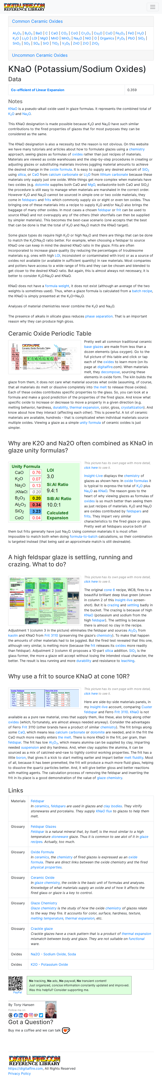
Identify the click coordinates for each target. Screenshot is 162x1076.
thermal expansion (84, 407)
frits (48, 200)
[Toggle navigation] (153, 7)
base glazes (93, 346)
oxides (77, 154)
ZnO (76, 43)
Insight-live (123, 600)
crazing (113, 605)
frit (118, 210)
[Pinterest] (26, 1015)
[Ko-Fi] (36, 1015)
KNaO (12, 109)
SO (27, 43)
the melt (100, 387)
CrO (86, 33)
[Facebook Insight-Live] (16, 1015)
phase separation (99, 316)
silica (22, 174)
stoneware (59, 836)
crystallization (132, 407)
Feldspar (37, 801)
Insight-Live (93, 476)
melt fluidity (133, 757)
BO (28, 33)
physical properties (46, 867)
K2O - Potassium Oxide (49, 964)
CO (64, 33)
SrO (46, 43)
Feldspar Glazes (43, 826)
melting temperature (47, 918)
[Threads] (10, 1015)
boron (21, 757)
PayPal (17, 992)
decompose (110, 372)
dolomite (42, 184)
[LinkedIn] (21, 1015)
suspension (30, 747)
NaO (78, 38)
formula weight (57, 286)
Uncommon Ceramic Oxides (40, 55)
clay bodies (113, 806)
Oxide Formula (42, 852)
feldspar (104, 210)
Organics (107, 38)
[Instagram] (31, 1015)
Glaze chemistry (44, 908)
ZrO (86, 43)
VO (66, 43)
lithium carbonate (114, 174)
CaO (54, 33)
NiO (88, 38)
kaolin (13, 635)
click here (91, 467)
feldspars (29, 200)
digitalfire (105, 367)
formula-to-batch (83, 536)
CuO (98, 33)
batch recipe (142, 291)
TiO (55, 43)
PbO (131, 38)
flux (109, 811)
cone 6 (109, 590)
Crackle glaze (42, 928)
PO (121, 38)
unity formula (90, 422)
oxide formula (61, 169)
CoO (74, 33)
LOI (34, 38)
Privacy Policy (19, 1073)
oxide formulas (136, 481)
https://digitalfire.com (25, 1068)
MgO (44, 38)
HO (140, 33)
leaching (127, 661)
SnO (17, 43)
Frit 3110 (51, 635)
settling (133, 605)
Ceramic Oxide (42, 877)
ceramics (42, 806)
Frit (24, 727)
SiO (141, 38)
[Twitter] (41, 1015)
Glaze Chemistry (44, 903)
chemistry (137, 149)
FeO (120, 33)
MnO (54, 38)
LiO (25, 38)
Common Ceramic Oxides (37, 21)
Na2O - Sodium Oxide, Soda (53, 954)
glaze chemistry (109, 778)
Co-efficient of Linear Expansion (37, 90)
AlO (17, 33)
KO (16, 38)
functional (136, 939)
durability (60, 407)
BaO (39, 33)
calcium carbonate (63, 174)
